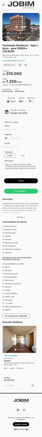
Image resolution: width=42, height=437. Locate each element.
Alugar (23, 155)
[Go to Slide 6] (23, 349)
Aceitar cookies (21, 424)
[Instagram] (24, 410)
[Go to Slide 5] (22, 349)
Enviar (21, 181)
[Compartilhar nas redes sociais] (25, 65)
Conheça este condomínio (17, 316)
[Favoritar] (20, 65)
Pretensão (9, 152)
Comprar (10, 155)
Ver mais (20, 217)
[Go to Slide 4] (20, 349)
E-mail (7, 143)
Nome (7, 126)
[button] (21, 27)
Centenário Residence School (13, 61)
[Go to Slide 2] (17, 349)
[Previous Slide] (4, 27)
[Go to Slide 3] (18, 349)
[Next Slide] (38, 27)
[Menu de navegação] (3, 5)
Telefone (8, 134)
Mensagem (9, 161)
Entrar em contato (11, 122)
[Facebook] (18, 410)
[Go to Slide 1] (15, 349)
